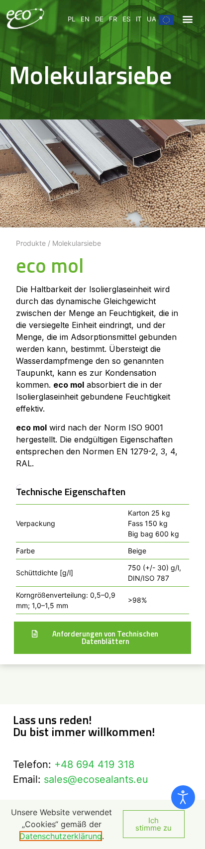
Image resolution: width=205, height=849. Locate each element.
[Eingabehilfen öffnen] (183, 797)
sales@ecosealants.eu (96, 779)
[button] (187, 18)
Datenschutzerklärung (60, 836)
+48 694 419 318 (94, 764)
